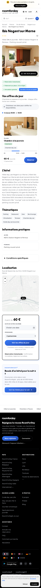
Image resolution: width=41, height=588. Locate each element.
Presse (24, 501)
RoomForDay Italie (9, 483)
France (11, 24)
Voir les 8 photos (30, 73)
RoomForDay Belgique (7, 464)
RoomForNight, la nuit (10, 516)
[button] (5, 278)
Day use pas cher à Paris (9, 502)
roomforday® (7, 572)
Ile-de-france (20, 24)
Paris (24, 459)
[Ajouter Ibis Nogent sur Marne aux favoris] (37, 36)
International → (7, 487)
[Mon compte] (36, 11)
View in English (20, 5)
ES (7, 558)
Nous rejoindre (10, 438)
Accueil (4, 24)
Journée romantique (9, 507)
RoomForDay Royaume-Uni (7, 470)
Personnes (9, 332)
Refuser (25, 584)
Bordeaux (25, 470)
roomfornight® (21, 572)
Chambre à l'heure (26, 409)
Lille (23, 466)
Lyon (24, 462)
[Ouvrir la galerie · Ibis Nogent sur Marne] (20, 61)
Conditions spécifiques (17, 258)
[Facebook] (30, 564)
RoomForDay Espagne (10, 480)
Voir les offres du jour (20, 343)
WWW (22, 558)
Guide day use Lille (9, 497)
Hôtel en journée (10, 409)
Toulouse (25, 473)
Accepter (34, 584)
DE (30, 554)
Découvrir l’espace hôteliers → (13, 443)
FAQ (3, 535)
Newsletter (6, 543)
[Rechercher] (37, 18)
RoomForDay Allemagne (7, 475)
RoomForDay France (9, 459)
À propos (25, 497)
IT (14, 558)
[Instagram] (26, 564)
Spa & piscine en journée (8, 511)
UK (22, 554)
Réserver (30, 160)
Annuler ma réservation (6, 531)
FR (7, 554)
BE (14, 554)
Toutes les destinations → (30, 478)
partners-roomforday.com (11, 574)
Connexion (26, 438)
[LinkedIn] (21, 564)
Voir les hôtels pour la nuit (19, 390)
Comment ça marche (10, 539)
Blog (24, 504)
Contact (5, 526)
